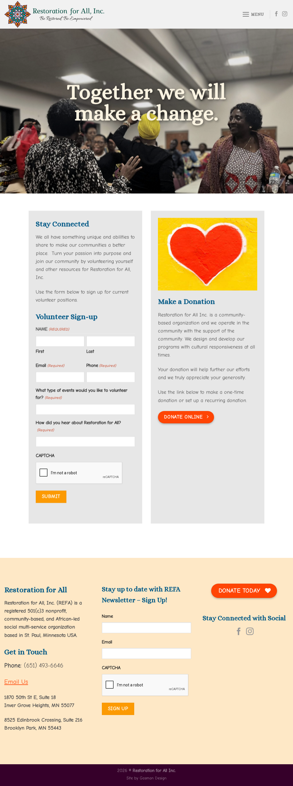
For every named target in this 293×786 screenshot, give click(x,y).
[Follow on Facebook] (276, 14)
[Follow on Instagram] (284, 14)
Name (107, 616)
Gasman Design (153, 778)
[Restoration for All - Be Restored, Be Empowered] (104, 14)
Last (90, 351)
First (40, 351)
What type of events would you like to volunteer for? (81, 394)
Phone (101, 365)
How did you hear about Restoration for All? (78, 426)
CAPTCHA (45, 455)
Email (50, 365)
